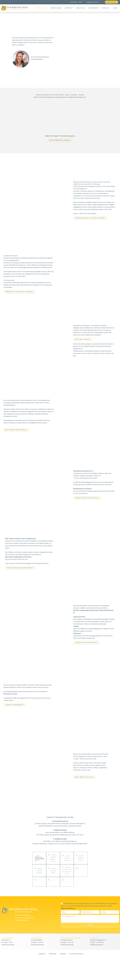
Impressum (42, 954)
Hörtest (69, 8)
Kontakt (106, 8)
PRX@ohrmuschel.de (37, 945)
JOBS (115, 8)
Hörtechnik (56, 8)
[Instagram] (102, 2)
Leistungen (41, 8)
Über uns (80, 8)
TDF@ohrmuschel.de (66, 945)
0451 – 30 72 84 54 (98, 942)
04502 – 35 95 (8, 942)
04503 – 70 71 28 (68, 942)
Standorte (93, 8)
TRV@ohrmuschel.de (7, 945)
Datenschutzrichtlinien (67, 908)
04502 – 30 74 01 (38, 942)
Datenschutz (52, 954)
